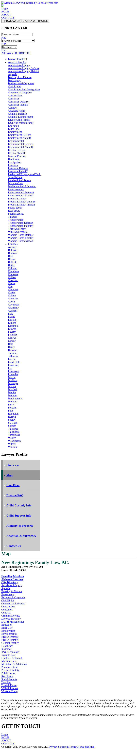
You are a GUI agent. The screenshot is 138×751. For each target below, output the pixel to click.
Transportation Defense (20, 222)
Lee (10, 368)
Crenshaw (13, 307)
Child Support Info (18, 515)
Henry (11, 347)
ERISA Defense (16, 150)
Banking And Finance (19, 77)
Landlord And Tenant (19, 180)
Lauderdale (14, 362)
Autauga (12, 247)
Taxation (12, 216)
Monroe (12, 395)
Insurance (13, 165)
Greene (12, 340)
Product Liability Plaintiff (21, 204)
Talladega (13, 428)
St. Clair (12, 422)
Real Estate (14, 210)
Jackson (12, 353)
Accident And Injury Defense (23, 68)
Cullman (12, 310)
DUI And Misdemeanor (20, 122)
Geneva (12, 337)
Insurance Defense (18, 168)
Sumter (12, 425)
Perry (11, 404)
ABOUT (6, 14)
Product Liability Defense (21, 201)
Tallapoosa (14, 431)
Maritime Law (15, 183)
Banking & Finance (11, 591)
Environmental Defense (20, 144)
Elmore (12, 322)
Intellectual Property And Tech (24, 174)
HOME (5, 11)
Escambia (13, 325)
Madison (12, 380)
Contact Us (13, 546)
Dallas (11, 316)
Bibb (10, 256)
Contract (12, 107)
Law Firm (13, 485)
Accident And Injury (19, 65)
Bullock (12, 262)
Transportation (15, 219)
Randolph (13, 413)
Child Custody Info (18, 505)
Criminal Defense (17, 113)
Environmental (16, 141)
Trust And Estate (17, 228)
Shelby (11, 419)
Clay (10, 286)
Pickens (12, 407)
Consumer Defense (18, 101)
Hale (10, 344)
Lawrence (13, 365)
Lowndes (13, 374)
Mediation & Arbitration (14, 664)
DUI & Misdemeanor (12, 621)
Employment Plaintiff (19, 137)
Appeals (12, 74)
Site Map (89, 746)
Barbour (12, 253)
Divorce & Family (11, 618)
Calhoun (12, 268)
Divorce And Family (19, 119)
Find (3, 37)
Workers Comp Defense (21, 234)
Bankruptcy (14, 80)
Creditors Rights (16, 110)
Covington (13, 304)
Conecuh (13, 298)
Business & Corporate (13, 597)
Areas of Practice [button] (17, 62)
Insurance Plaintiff (17, 171)
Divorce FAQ (15, 495)
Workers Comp (9, 691)
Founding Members (12, 576)
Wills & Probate (9, 688)
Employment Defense (19, 134)
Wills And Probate (17, 231)
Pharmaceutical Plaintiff (20, 195)
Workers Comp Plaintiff (20, 237)
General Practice (17, 156)
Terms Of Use (76, 746)
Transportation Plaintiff (20, 225)
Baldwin (12, 250)
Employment (15, 131)
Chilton (12, 277)
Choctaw (13, 280)
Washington (14, 440)
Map (9, 475)
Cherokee (13, 274)
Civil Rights (14, 86)
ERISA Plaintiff (16, 153)
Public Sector (15, 207)
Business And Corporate (21, 83)
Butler (11, 265)
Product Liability (17, 198)
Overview (12, 465)
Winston (12, 447)
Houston (12, 350)
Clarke (11, 283)
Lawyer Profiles (16, 59)
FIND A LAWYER (11, 21)
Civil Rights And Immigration (24, 89)
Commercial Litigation (20, 92)
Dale (10, 313)
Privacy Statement (58, 746)
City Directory (9, 582)
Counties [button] (13, 244)
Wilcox (12, 443)
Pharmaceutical (16, 189)
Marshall (12, 389)
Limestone (13, 371)
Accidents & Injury (11, 585)
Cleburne (13, 289)
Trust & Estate (8, 685)
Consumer (13, 98)
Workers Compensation (20, 241)
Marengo (13, 383)
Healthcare (14, 159)
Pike (10, 410)
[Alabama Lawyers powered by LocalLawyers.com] (29, 2)
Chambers (13, 271)
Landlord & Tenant (11, 658)
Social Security (16, 213)
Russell (12, 416)
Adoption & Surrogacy (21, 535)
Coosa (11, 301)
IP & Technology (10, 652)
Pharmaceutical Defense (21, 192)
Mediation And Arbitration (22, 186)
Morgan (12, 401)
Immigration (14, 162)
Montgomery (15, 398)
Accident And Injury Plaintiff (23, 71)
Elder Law (13, 128)
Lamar (11, 359)
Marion (12, 386)
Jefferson (13, 356)
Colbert (12, 295)
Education (13, 125)
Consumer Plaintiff (18, 104)
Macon (11, 377)
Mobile (12, 392)
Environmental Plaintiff (20, 147)
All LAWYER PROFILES (15, 53)
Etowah (12, 328)
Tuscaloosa (14, 434)
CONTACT (7, 17)
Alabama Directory (12, 579)
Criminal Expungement (20, 116)
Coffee (11, 292)
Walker (12, 437)
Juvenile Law (15, 177)
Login (4, 8)
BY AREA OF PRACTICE (35, 21)
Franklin (12, 334)
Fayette (12, 331)
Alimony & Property (19, 525)
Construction (15, 95)
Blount (11, 259)
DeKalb (12, 319)
